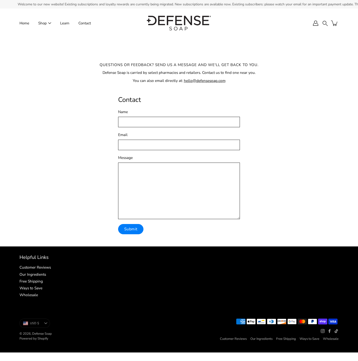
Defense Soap (42, 334)
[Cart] (335, 23)
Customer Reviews (35, 267)
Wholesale (28, 294)
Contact (84, 23)
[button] (325, 23)
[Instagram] (322, 331)
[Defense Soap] (179, 23)
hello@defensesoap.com (205, 80)
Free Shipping (31, 281)
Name (123, 111)
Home (24, 23)
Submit (130, 229)
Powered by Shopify (33, 338)
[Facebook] (329, 331)
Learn (64, 23)
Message (125, 157)
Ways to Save (30, 288)
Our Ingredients (32, 274)
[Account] (316, 23)
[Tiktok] (336, 331)
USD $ (34, 323)
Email (123, 134)
